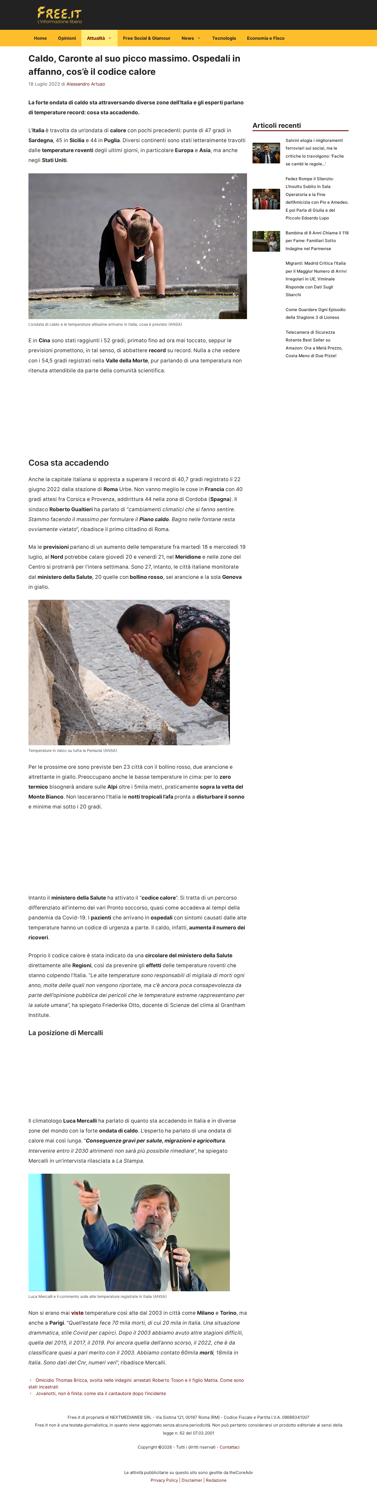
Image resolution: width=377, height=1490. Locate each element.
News (188, 38)
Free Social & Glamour (147, 38)
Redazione (216, 1480)
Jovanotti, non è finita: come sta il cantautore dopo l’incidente (101, 1393)
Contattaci (230, 1447)
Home (40, 38)
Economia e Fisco (266, 38)
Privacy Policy (164, 1480)
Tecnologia (224, 38)
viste (77, 1313)
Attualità (96, 38)
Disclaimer (192, 1480)
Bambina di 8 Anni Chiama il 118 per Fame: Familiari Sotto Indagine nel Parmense (317, 240)
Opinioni (67, 38)
